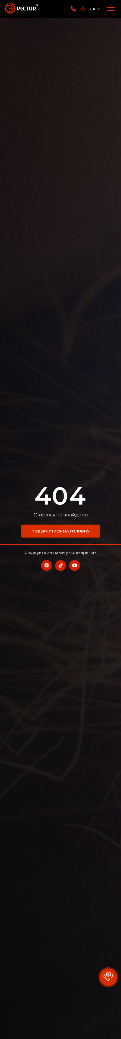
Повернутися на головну (60, 531)
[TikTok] (60, 565)
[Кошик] (83, 9)
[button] (108, 977)
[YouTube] (74, 565)
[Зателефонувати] (73, 9)
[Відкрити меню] (110, 9)
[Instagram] (46, 565)
